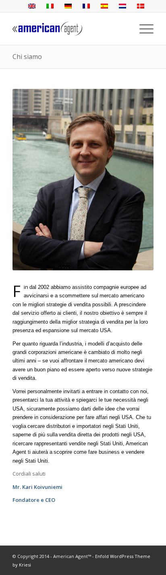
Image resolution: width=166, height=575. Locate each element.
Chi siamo (27, 56)
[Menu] (142, 29)
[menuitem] (142, 29)
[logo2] (68, 29)
